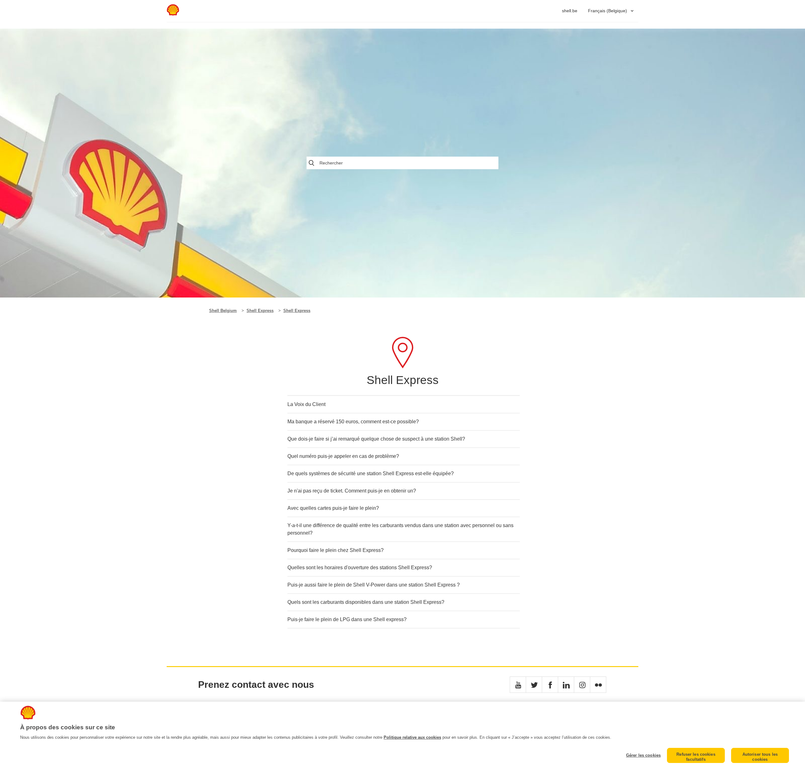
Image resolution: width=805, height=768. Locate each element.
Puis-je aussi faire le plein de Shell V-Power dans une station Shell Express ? (373, 584)
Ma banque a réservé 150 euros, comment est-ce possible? (353, 421)
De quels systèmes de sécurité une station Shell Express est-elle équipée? (370, 473)
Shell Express (260, 310)
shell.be (569, 10)
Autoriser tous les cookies (760, 757)
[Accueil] (173, 14)
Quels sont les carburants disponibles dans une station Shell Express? (365, 602)
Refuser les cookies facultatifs (695, 757)
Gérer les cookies (643, 755)
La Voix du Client (306, 404)
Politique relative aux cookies (412, 737)
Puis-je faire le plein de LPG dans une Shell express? (347, 619)
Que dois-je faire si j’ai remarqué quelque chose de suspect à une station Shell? (376, 439)
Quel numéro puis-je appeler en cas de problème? (343, 456)
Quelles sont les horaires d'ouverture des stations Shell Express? (359, 567)
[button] (518, 684)
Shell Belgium (223, 310)
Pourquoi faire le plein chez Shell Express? (335, 550)
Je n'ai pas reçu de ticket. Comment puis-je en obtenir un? (351, 490)
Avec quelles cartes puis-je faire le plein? (333, 508)
